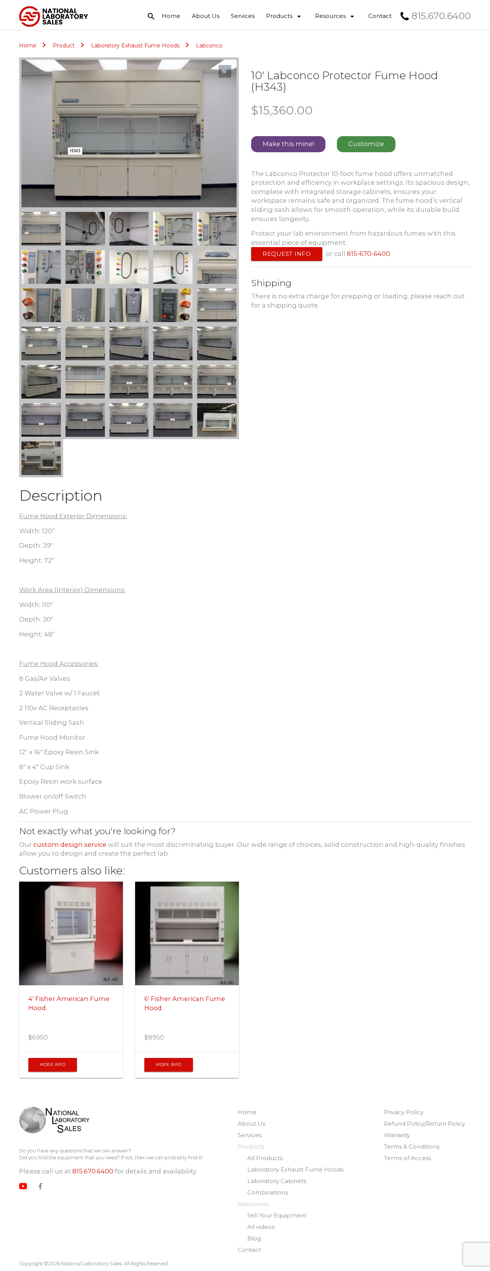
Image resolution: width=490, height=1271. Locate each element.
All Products (265, 1158)
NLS (54, 1121)
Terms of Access (407, 1158)
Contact (380, 16)
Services (243, 16)
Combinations (267, 1192)
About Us (205, 16)
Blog (254, 1238)
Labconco (209, 45)
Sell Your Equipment (277, 1215)
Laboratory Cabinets (276, 1181)
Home (171, 16)
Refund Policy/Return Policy (424, 1123)
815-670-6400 (368, 253)
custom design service (69, 844)
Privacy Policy (403, 1112)
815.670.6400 (92, 1171)
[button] (225, 71)
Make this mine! (288, 144)
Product (64, 45)
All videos (260, 1226)
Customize (366, 144)
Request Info (287, 253)
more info (52, 1064)
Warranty (397, 1135)
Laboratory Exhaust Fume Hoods (135, 45)
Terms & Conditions (411, 1146)
